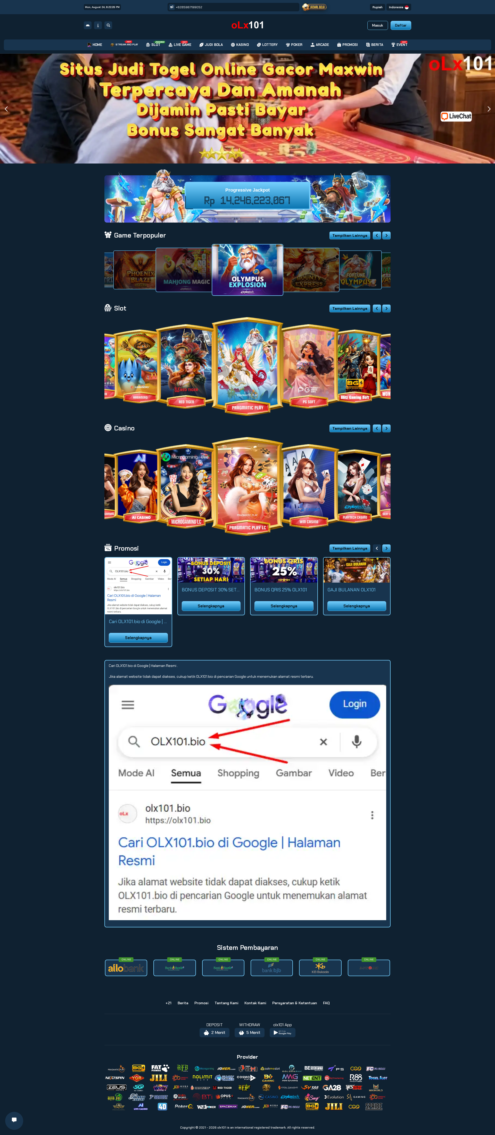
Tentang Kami (226, 1003)
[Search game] (108, 25)
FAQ (326, 1003)
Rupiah (378, 7)
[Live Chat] (459, 116)
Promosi (201, 1003)
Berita (183, 1003)
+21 (168, 1003)
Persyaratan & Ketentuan (294, 1003)
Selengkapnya (138, 637)
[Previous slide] (377, 235)
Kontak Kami (255, 1003)
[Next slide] (386, 235)
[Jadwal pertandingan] (314, 7)
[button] (488, 109)
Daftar (401, 25)
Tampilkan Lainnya (349, 235)
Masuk (377, 25)
